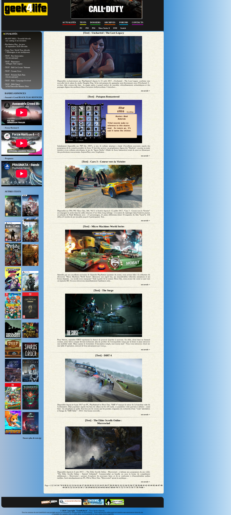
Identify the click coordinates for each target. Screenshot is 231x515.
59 (89, 487)
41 (144, 485)
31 (118, 485)
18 (85, 485)
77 (135, 487)
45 (154, 485)
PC (81, 28)
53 (74, 487)
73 (124, 487)
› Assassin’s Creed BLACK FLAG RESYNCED (23, 97)
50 (66, 487)
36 (131, 485)
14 (75, 485)
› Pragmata (8, 158)
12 (70, 485)
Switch (123, 28)
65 (104, 487)
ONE (115, 28)
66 (107, 487)
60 (91, 487)
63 (99, 487)
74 (127, 487)
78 (137, 487)
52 (71, 487)
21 (93, 485)
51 (69, 487)
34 (126, 485)
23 (98, 485)
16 (80, 485)
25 (103, 485)
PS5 (87, 28)
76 (132, 487)
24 (101, 485)
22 (96, 485)
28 (111, 485)
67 (109, 487)
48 (161, 485)
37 (134, 485)
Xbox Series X (104, 28)
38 (136, 485)
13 (73, 485)
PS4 (94, 28)
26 (106, 485)
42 (146, 485)
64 (102, 487)
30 (116, 485)
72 (122, 487)
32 (121, 485)
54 (76, 487)
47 (159, 485)
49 (64, 487)
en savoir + (145, 91)
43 (149, 485)
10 (65, 485)
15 (78, 485)
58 (86, 487)
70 (117, 487)
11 (68, 485)
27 (108, 485)
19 (88, 485)
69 (114, 487)
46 (156, 485)
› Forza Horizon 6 (11, 128)
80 (142, 487)
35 (129, 485)
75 (130, 487)
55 (79, 487)
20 (90, 485)
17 (83, 485)
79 (140, 487)
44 (151, 485)
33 (123, 485)
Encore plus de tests (32, 438)
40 (141, 485)
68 (112, 487)
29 (113, 485)
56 (81, 487)
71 (119, 487)
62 (97, 487)
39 (139, 485)
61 (94, 487)
